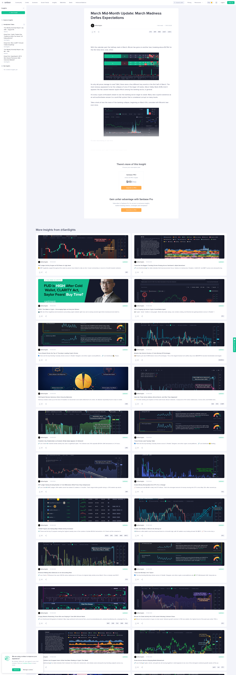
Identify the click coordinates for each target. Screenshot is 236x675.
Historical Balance (81, 2)
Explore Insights (8, 20)
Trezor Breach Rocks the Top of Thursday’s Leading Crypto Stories (58, 353)
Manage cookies (28, 669)
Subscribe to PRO (131, 210)
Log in (222, 2)
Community (18, 2)
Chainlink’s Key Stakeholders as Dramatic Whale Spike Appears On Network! (60, 441)
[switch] (210, 2)
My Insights (7, 66)
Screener (35, 2)
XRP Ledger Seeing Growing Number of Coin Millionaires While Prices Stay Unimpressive (64, 485)
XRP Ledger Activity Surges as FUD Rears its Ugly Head (54, 265)
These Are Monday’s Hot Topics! (143, 572)
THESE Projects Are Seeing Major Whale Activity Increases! (55, 529)
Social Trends (45, 2)
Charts (27, 2)
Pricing (189, 2)
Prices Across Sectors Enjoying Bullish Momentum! (149, 660)
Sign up (231, 2)
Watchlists (63, 2)
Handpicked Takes (9, 24)
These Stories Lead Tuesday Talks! (144, 441)
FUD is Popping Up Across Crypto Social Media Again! (150, 309)
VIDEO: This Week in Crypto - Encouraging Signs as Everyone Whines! (58, 309)
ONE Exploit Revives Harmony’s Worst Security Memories (55, 397)
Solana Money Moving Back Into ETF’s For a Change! (149, 485)
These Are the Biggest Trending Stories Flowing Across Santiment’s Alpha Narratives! (159, 265)
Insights (54, 2)
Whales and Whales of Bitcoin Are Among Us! (147, 529)
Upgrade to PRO (131, 188)
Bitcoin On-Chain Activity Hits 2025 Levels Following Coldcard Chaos (154, 616)
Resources (198, 2)
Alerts (70, 2)
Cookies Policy (26, 663)
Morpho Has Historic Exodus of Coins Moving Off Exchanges (152, 353)
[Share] (98, 31)
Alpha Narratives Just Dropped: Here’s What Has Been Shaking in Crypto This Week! (63, 660)
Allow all (16, 669)
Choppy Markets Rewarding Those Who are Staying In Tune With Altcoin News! (61, 616)
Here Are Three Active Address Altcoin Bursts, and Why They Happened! (155, 397)
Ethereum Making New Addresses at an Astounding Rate (55, 572)
